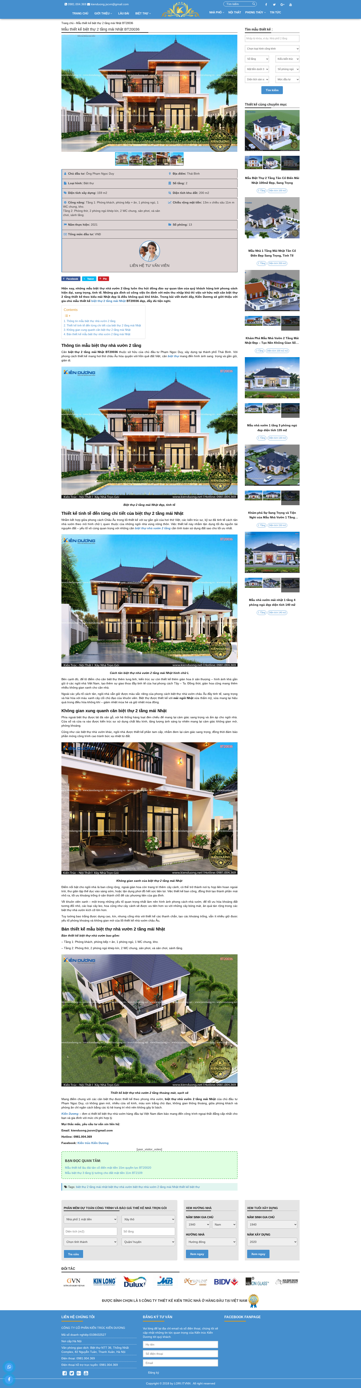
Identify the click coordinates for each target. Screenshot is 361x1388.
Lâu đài (123, 13)
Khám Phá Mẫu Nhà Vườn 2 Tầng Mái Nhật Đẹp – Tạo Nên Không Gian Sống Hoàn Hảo (272, 342)
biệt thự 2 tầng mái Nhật (108, 301)
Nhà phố (215, 12)
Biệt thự (142, 13)
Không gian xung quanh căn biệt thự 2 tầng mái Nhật (99, 329)
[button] (233, 93)
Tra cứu (73, 1254)
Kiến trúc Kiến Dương (93, 1143)
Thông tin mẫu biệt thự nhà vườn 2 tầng (91, 321)
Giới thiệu (102, 13)
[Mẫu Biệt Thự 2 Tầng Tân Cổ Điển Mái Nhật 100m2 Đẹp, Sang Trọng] (272, 163)
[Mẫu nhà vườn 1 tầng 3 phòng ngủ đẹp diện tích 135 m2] (272, 410)
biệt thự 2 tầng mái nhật (92, 1187)
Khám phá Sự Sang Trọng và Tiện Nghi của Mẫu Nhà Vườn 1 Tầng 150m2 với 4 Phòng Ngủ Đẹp (272, 517)
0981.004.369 (76, 4)
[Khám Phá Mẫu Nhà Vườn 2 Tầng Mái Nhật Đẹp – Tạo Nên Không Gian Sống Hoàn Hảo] (272, 323)
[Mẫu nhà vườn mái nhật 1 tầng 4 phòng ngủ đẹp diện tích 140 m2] (272, 585)
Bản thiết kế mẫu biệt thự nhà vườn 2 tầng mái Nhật (98, 334)
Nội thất (234, 12)
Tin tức (275, 12)
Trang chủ (80, 13)
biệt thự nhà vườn (120, 1187)
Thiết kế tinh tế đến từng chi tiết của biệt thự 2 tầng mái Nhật (104, 325)
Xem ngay (197, 1254)
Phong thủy (254, 12)
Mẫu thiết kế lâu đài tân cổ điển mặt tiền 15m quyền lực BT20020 (108, 1167)
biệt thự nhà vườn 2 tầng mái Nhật (155, 1187)
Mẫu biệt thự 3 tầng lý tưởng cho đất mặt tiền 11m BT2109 (103, 1173)
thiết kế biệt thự (189, 1187)
